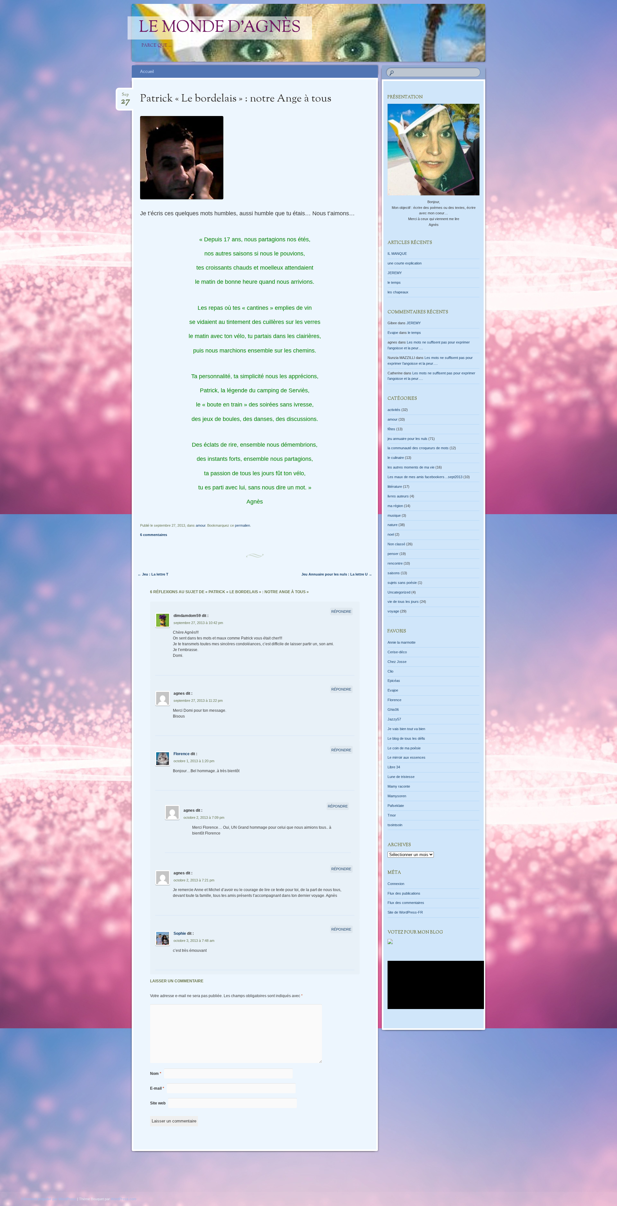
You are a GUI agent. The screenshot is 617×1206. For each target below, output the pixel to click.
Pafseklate (396, 806)
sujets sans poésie (402, 583)
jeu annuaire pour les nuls (407, 439)
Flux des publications (404, 893)
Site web (157, 1103)
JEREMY (395, 273)
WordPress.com (123, 1199)
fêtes (391, 429)
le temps (394, 282)
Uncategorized (399, 592)
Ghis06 (393, 709)
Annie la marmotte (402, 642)
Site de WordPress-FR (405, 912)
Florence (182, 754)
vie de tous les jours (403, 601)
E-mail (157, 1088)
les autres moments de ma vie (411, 467)
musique (394, 515)
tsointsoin (395, 825)
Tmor (392, 815)
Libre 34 (394, 767)
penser (393, 554)
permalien (242, 525)
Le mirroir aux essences (406, 757)
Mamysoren (397, 796)
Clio (390, 671)
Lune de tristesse (401, 777)
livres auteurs (398, 496)
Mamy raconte (399, 786)
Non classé (396, 544)
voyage (393, 611)
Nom (155, 1073)
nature (393, 525)
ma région (395, 506)
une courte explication (405, 263)
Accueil (147, 71)
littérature (395, 486)
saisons (394, 573)
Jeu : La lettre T (153, 574)
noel (391, 534)
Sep (125, 96)
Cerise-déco (397, 652)
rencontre (395, 563)
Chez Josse (397, 662)
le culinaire (396, 458)
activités (394, 410)
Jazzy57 (394, 719)
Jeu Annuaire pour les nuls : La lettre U (336, 574)
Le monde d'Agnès (220, 28)
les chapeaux (398, 292)
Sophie (180, 933)
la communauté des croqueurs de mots (418, 448)
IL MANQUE (397, 253)
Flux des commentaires (406, 903)
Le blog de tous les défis (406, 738)
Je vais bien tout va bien (406, 729)
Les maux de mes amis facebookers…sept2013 (425, 477)
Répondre (341, 611)
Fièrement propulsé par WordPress (48, 1199)
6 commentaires (153, 535)
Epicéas (394, 681)
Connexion (396, 884)
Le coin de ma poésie (404, 748)
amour (200, 525)
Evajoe (393, 333)
